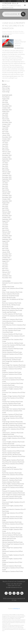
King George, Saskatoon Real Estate (12, 421)
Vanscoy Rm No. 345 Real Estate (11, 533)
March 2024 (5, 133)
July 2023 (5, 142)
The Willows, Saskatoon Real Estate (12, 527)
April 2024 (5, 131)
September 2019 (7, 219)
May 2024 (5, 130)
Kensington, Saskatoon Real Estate (12, 416)
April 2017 (5, 268)
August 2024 (5, 126)
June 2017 (5, 265)
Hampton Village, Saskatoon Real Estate (13, 396)
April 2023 (5, 148)
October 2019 (6, 217)
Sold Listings (5, 91)
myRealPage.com (16, 608)
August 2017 (5, 261)
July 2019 (5, 223)
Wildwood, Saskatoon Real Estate (11, 566)
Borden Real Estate (7, 306)
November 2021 (7, 177)
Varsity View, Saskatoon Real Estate (12, 536)
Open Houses (6, 90)
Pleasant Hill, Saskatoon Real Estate (12, 491)
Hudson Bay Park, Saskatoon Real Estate (13, 409)
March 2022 (5, 170)
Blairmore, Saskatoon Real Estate (11, 303)
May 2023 (5, 146)
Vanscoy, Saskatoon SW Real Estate (12, 535)
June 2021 (5, 184)
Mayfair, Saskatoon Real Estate (11, 453)
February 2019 (6, 232)
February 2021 (6, 192)
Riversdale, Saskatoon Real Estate (12, 496)
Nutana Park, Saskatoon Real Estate (12, 478)
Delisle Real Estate (7, 350)
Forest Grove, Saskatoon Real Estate (12, 383)
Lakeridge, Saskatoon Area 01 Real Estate (14, 423)
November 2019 (7, 215)
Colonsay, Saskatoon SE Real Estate (12, 334)
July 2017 (5, 263)
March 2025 (5, 119)
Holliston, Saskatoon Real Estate (11, 403)
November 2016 (7, 277)
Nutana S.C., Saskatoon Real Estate (12, 480)
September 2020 (7, 201)
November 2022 (7, 155)
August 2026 (5, 99)
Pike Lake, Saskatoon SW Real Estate (12, 485)
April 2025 (5, 117)
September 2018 (7, 239)
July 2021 (5, 183)
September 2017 (7, 259)
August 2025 (5, 111)
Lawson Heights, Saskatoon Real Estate (13, 442)
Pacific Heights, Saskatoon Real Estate (13, 484)
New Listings (6, 88)
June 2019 (5, 224)
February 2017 (6, 272)
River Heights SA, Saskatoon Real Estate (13, 494)
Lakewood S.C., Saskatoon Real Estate (12, 432)
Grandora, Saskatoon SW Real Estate (12, 387)
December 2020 (6, 195)
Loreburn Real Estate (8, 443)
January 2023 (6, 153)
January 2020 (6, 214)
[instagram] (14, 593)
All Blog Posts (6, 86)
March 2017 (5, 270)
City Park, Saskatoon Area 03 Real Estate (13, 328)
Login (9, 1)
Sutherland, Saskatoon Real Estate (12, 522)
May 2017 (5, 266)
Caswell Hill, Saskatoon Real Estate (12, 319)
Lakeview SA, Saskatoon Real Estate (12, 425)
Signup (4, 1)
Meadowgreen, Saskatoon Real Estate (13, 460)
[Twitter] (10, 593)
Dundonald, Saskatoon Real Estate (12, 358)
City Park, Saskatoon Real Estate (11, 330)
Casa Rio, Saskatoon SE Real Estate (12, 314)
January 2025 (6, 120)
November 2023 (7, 137)
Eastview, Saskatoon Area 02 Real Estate (13, 367)
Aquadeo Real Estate (8, 286)
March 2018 (5, 250)
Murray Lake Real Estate (9, 467)
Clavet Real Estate (7, 332)
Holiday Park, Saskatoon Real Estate (12, 401)
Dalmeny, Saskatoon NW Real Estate (12, 348)
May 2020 (5, 206)
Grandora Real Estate (8, 385)
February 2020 (6, 212)
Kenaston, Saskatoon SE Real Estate (12, 414)
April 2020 (5, 208)
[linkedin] (17, 593)
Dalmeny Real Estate (8, 347)
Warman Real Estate (8, 540)
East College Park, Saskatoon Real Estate (14, 365)
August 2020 (5, 203)
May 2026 (5, 102)
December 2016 (6, 276)
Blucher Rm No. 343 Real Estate (11, 305)
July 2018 (5, 243)
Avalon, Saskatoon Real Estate (10, 294)
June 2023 (5, 144)
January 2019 (6, 234)
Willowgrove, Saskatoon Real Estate (12, 571)
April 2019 (5, 228)
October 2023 (6, 139)
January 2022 (6, 173)
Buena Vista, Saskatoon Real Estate (12, 310)
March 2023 (5, 150)
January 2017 (6, 274)
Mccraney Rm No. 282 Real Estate (11, 454)
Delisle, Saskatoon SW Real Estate (12, 352)
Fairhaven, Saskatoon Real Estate (11, 378)
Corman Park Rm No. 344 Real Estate (12, 343)
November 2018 (7, 235)
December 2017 (6, 254)
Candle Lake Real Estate (9, 312)
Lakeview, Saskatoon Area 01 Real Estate (13, 427)
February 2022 (6, 172)
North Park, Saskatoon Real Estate (12, 473)
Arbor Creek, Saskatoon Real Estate (12, 292)
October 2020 (6, 199)
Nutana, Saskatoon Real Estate (11, 482)
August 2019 (5, 221)
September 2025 (7, 109)
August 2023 (5, 140)
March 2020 (5, 210)
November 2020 (7, 197)
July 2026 (5, 100)
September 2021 (7, 179)
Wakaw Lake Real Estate (9, 538)
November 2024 (7, 122)
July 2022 (5, 162)
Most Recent (5, 97)
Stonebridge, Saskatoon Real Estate (12, 516)
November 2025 (7, 106)
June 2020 (5, 204)
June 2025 (5, 113)
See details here (19, 48)
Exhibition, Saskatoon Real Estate (11, 372)
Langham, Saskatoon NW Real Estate (12, 436)
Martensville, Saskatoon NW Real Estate (13, 445)
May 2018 (5, 246)
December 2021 (6, 175)
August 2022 (5, 161)
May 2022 (5, 166)
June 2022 (5, 164)
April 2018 (5, 248)
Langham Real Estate (8, 434)
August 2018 (5, 241)
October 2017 (6, 257)
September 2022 (7, 159)
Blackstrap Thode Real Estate (10, 295)
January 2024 (6, 135)
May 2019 (5, 226)
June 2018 (5, 245)
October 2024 (6, 124)
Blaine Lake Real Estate (9, 297)
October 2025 (6, 108)
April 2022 (5, 168)
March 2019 (5, 230)
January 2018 (6, 252)
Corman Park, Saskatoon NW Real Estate (13, 345)
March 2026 (5, 104)
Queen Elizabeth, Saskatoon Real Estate (13, 493)
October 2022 (6, 157)
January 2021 (6, 193)
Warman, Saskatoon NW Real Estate (12, 542)
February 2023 (6, 151)
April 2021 (5, 188)
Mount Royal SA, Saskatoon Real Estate (13, 462)
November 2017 (7, 256)
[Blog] (21, 593)
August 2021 (5, 181)
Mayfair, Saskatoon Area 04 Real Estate (13, 451)
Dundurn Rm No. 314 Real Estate (11, 359)
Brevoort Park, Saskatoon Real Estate (12, 308)
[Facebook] (6, 593)
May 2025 (5, 115)
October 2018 (6, 237)
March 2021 (5, 190)
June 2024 (5, 128)
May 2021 (5, 186)
